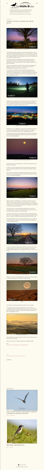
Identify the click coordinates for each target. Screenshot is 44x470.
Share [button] (7, 354)
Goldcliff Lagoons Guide (19, 14)
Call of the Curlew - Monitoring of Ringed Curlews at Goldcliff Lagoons (22, 412)
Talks (26, 14)
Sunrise (24, 355)
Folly (16, 355)
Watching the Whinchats (15, 445)
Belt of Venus (11, 355)
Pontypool (20, 355)
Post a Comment (11, 415)
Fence (14, 355)
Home (11, 14)
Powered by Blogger (23, 464)
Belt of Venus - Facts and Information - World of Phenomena (17, 344)
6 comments (11, 447)
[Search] (36, 3)
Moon (18, 355)
